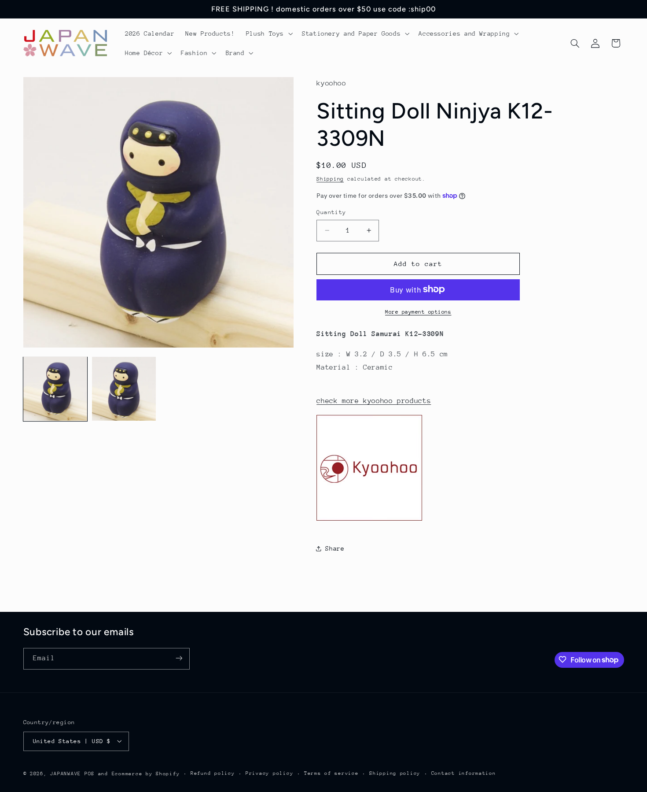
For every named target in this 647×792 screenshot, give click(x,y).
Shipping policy (394, 773)
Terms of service (331, 773)
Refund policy (213, 773)
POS (90, 773)
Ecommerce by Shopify (146, 773)
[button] (268, 33)
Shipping (330, 178)
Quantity (331, 212)
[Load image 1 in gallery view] (55, 389)
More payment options (418, 311)
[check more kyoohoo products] (369, 520)
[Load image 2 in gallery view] (124, 389)
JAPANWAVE (65, 773)
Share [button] (334, 548)
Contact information (463, 773)
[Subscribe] (179, 658)
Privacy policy (269, 773)
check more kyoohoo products (373, 400)
